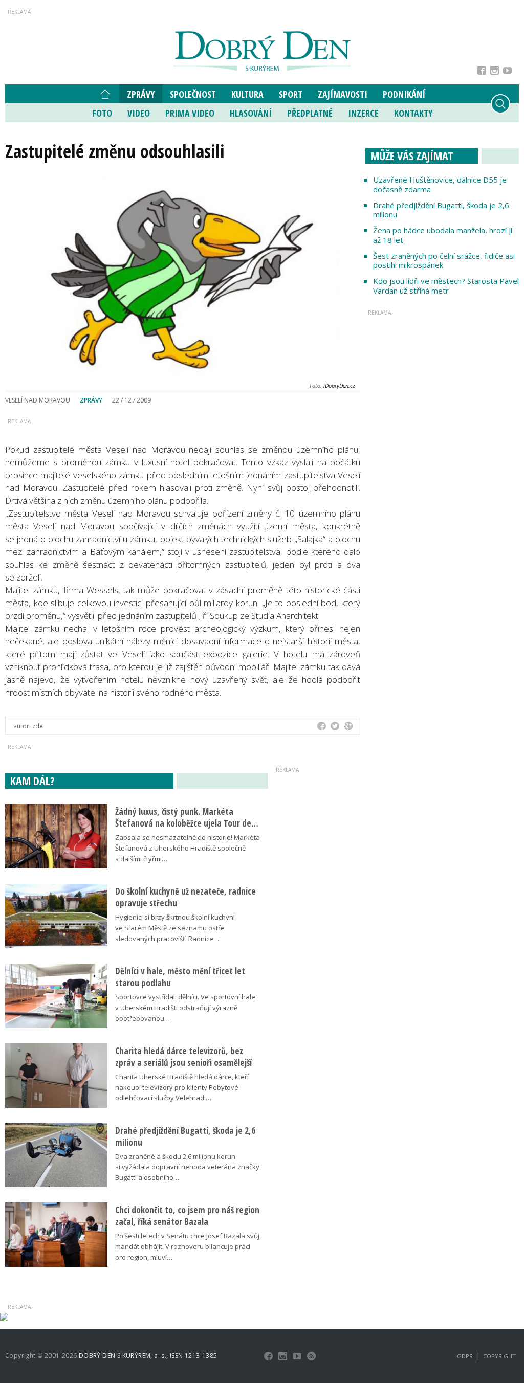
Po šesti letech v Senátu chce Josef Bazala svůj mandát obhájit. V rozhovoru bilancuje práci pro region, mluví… (187, 1246)
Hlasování (251, 113)
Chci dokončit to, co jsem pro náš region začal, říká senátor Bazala (187, 1216)
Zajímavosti (342, 94)
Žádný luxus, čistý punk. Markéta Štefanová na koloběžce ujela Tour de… (186, 817)
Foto (102, 113)
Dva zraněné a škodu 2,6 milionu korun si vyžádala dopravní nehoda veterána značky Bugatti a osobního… (187, 1167)
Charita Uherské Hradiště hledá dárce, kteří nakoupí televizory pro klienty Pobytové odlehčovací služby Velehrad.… (182, 1087)
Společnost (193, 94)
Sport (290, 94)
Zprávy (141, 94)
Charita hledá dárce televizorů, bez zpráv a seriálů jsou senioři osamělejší (183, 1056)
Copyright (499, 1356)
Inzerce (363, 113)
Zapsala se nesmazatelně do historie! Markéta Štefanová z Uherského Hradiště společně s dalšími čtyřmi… (187, 848)
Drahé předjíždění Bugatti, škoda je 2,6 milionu (441, 210)
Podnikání (404, 94)
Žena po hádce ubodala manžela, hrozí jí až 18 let (442, 235)
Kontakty (413, 113)
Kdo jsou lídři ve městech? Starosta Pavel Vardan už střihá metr (446, 286)
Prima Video (189, 113)
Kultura (247, 94)
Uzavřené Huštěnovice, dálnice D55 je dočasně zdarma (440, 184)
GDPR (465, 1356)
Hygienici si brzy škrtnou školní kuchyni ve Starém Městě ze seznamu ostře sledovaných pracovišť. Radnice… (175, 927)
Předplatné (310, 113)
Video (138, 113)
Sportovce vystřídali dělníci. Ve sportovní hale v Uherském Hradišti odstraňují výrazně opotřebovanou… (185, 1007)
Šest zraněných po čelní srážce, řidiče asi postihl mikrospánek (444, 261)
